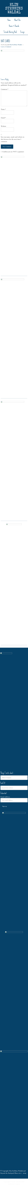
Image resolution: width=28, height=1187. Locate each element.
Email (3, 118)
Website (3, 126)
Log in (18, 1184)
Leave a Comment (6, 47)
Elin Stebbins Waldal (14, 8)
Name (3, 109)
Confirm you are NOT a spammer (13, 152)
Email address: (5, 797)
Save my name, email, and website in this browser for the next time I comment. (12, 139)
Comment (4, 89)
